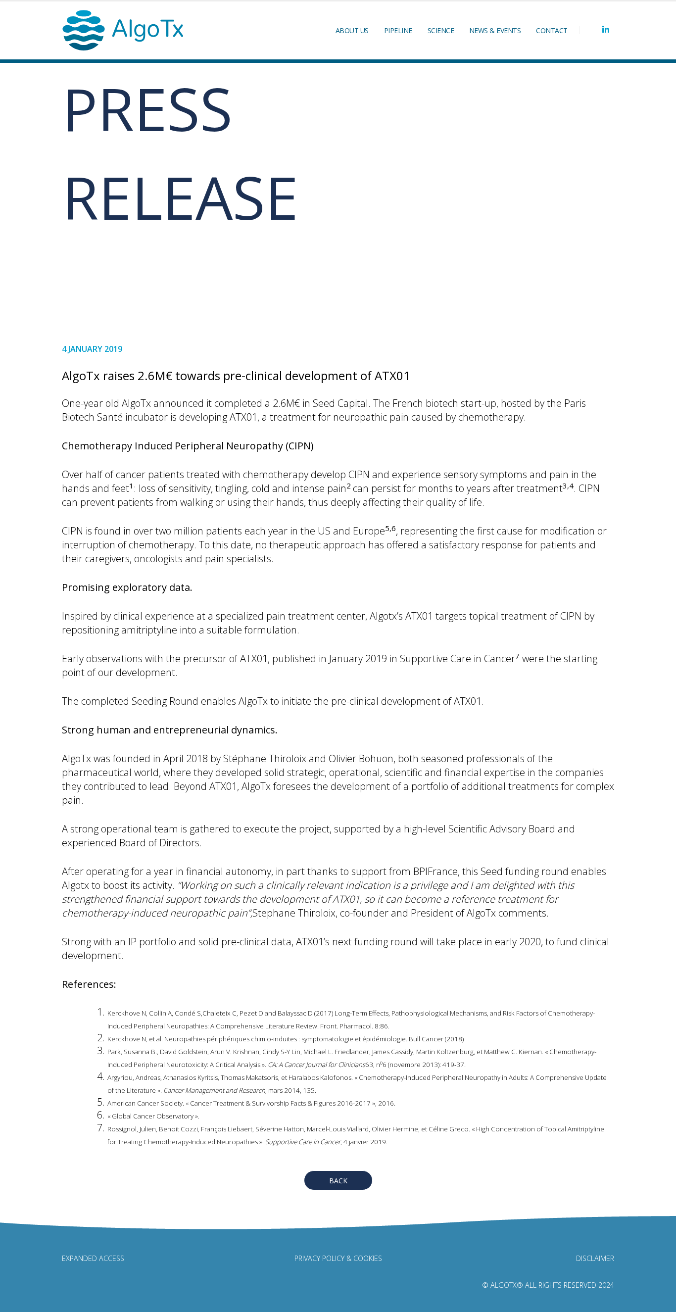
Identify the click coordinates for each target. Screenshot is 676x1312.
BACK (338, 1180)
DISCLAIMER (595, 1258)
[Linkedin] (605, 30)
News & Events (495, 30)
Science (441, 30)
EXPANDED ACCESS (93, 1258)
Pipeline (398, 30)
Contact (552, 30)
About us (352, 30)
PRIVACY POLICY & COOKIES (338, 1258)
